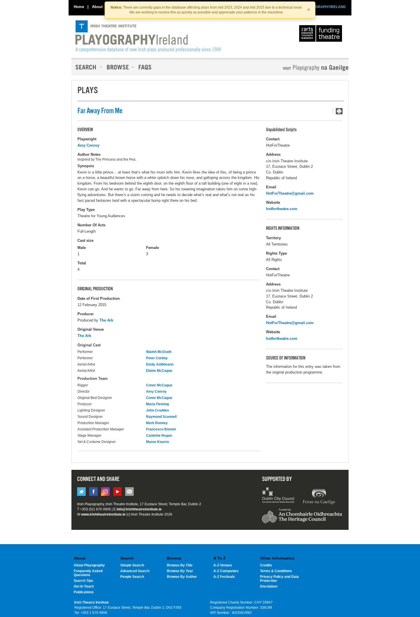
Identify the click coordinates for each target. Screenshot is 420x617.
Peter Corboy (157, 358)
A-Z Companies (226, 571)
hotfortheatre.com (281, 209)
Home (79, 7)
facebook (93, 491)
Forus (319, 496)
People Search (132, 577)
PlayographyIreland (148, 36)
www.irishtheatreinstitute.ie (103, 514)
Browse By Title (180, 565)
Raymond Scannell (161, 417)
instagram (105, 491)
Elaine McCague (159, 371)
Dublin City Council (278, 496)
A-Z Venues (222, 565)
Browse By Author (182, 577)
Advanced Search (134, 571)
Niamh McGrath (158, 352)
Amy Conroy (88, 145)
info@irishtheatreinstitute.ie (139, 509)
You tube (117, 491)
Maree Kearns (157, 442)
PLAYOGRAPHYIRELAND (325, 7)
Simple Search (132, 565)
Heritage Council (302, 519)
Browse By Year (180, 571)
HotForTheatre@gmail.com (290, 193)
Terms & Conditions (276, 571)
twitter (81, 491)
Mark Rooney (157, 423)
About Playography (89, 565)
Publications (84, 592)
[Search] (87, 67)
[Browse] (118, 67)
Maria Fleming (157, 404)
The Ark (106, 320)
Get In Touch (84, 586)
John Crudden (157, 410)
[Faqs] (145, 67)
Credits (266, 565)
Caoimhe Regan (159, 436)
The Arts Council (321, 35)
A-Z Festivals (224, 577)
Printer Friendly (338, 111)
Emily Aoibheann (159, 364)
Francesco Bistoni (161, 429)
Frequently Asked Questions (88, 573)
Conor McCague (159, 385)
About (97, 7)
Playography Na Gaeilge (299, 68)
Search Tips (83, 581)
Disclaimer (269, 586)
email (129, 491)
